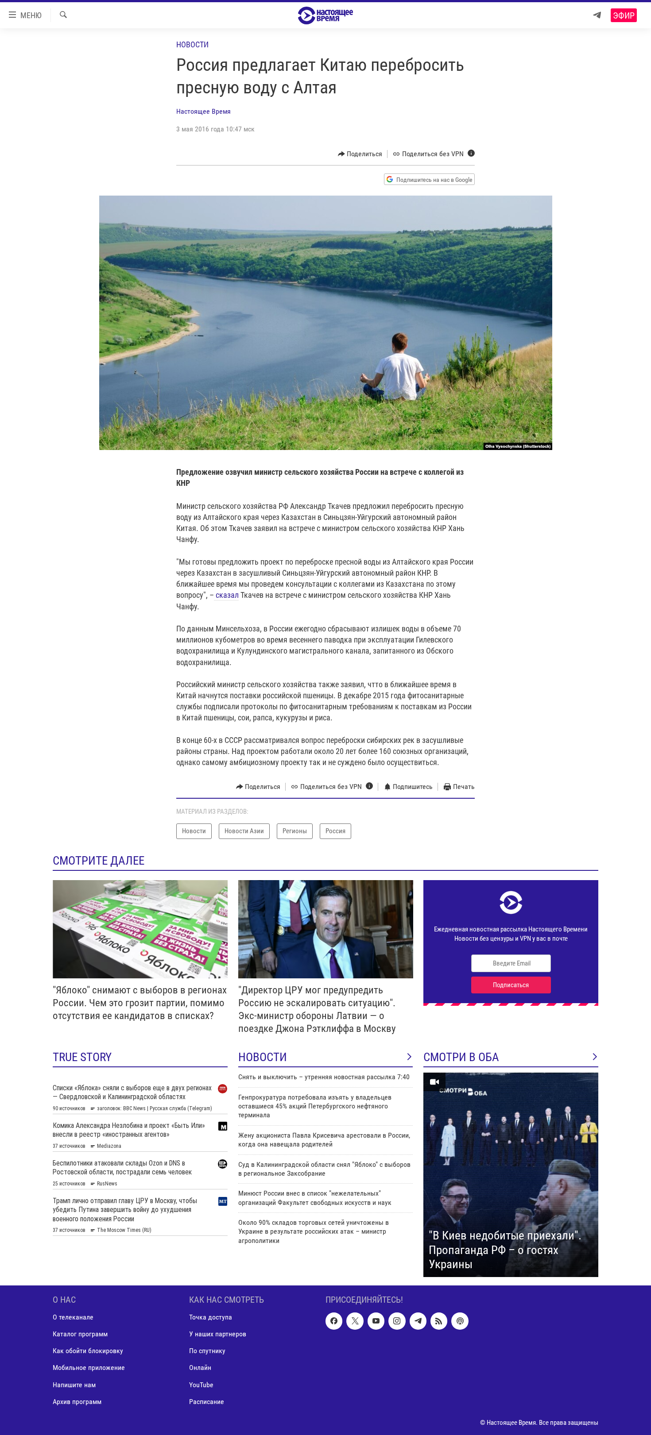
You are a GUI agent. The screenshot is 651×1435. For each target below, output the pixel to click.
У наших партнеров (217, 1334)
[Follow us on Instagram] (396, 1320)
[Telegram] (597, 15)
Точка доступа (210, 1317)
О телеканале (73, 1317)
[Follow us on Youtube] (376, 1320)
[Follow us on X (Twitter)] (354, 1320)
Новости (192, 44)
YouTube (201, 1384)
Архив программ (77, 1401)
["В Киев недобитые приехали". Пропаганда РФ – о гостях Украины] (510, 1175)
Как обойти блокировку (88, 1351)
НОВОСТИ (262, 1057)
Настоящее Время (203, 111)
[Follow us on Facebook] (334, 1320)
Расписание (206, 1401)
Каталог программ (80, 1334)
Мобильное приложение (89, 1367)
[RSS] (438, 1320)
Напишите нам (74, 1384)
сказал (226, 595)
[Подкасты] (459, 1320)
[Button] (360, 154)
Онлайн (200, 1367)
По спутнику (207, 1351)
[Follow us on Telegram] (418, 1320)
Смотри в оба (461, 1057)
